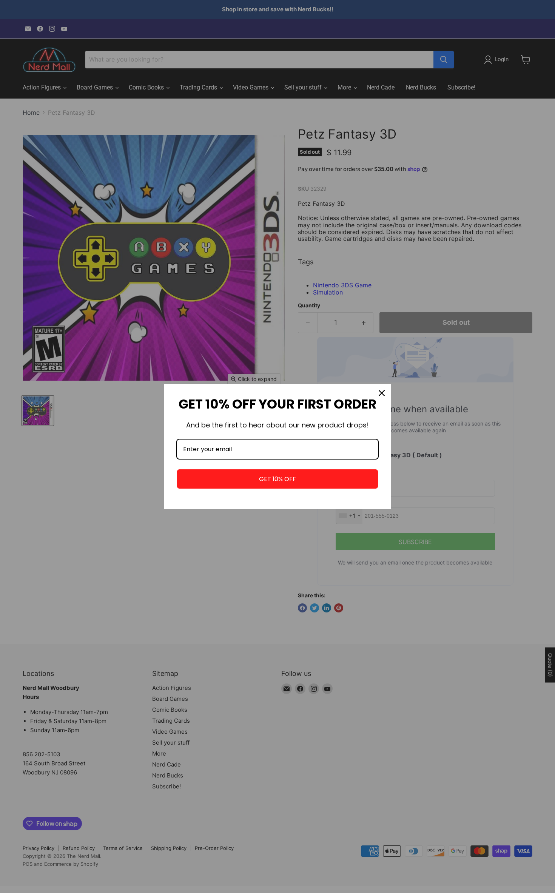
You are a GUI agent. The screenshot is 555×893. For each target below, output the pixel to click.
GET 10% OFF (277, 479)
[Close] (382, 393)
